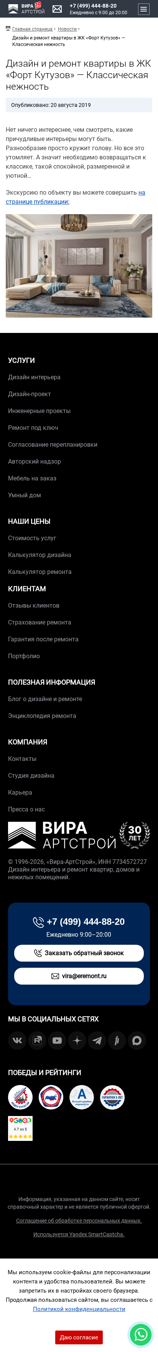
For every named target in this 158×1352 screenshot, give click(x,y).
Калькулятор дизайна (39, 555)
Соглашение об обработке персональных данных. (79, 1221)
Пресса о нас (26, 809)
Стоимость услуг (32, 538)
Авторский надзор (34, 461)
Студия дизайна (31, 775)
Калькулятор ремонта (40, 571)
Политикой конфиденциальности (79, 1309)
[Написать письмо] (57, 9)
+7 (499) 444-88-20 (93, 5)
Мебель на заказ (32, 478)
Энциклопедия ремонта (42, 715)
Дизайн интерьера (34, 377)
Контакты (22, 758)
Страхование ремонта (39, 622)
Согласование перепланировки (52, 444)
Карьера (20, 792)
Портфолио (24, 656)
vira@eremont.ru (84, 976)
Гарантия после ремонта (43, 639)
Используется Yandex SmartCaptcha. (79, 1234)
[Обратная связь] (140, 1334)
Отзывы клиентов (33, 605)
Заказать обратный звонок (84, 953)
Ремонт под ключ (33, 427)
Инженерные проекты (39, 411)
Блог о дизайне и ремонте (45, 699)
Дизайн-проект (29, 394)
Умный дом (24, 495)
